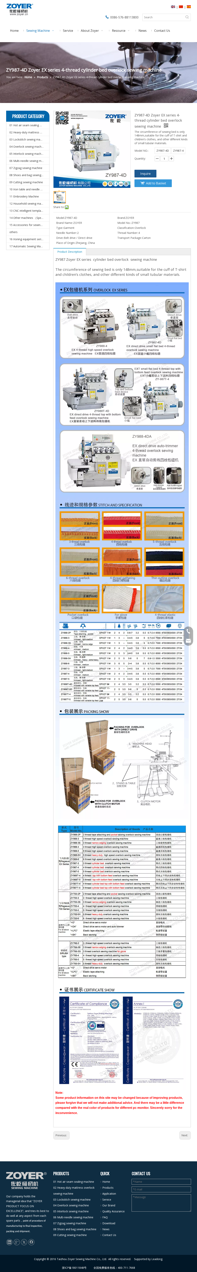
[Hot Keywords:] (187, 17)
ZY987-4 (178, 150)
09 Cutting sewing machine (26, 182)
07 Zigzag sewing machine (25, 168)
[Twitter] (24, 1242)
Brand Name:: (64, 223)
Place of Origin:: (66, 243)
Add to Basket (156, 183)
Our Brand (108, 1205)
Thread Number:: (127, 233)
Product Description (69, 251)
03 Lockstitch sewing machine (28, 139)
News (105, 1229)
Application (109, 1193)
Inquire (145, 173)
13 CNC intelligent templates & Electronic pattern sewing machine (29, 210)
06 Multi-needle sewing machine (29, 161)
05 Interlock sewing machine (27, 154)
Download (108, 1223)
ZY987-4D (162, 150)
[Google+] (17, 1242)
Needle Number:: (66, 233)
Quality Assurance (113, 1211)
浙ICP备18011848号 (74, 1267)
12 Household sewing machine (28, 203)
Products (108, 1187)
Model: (60, 218)
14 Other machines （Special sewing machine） (29, 218)
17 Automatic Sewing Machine (28, 246)
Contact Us (109, 1235)
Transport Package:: (129, 238)
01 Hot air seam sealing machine (29, 125)
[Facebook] (31, 1242)
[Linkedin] (9, 1242)
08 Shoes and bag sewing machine (29, 175)
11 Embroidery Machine (24, 196)
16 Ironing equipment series (26, 239)
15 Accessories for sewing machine (29, 225)
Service (106, 1199)
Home (106, 1181)
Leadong (156, 1259)
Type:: (59, 228)
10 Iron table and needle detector (29, 189)
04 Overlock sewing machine (27, 146)
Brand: (121, 218)
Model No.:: (124, 223)
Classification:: (126, 228)
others (13, 232)
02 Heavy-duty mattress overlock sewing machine (29, 132)
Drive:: (60, 238)
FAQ (105, 1217)
